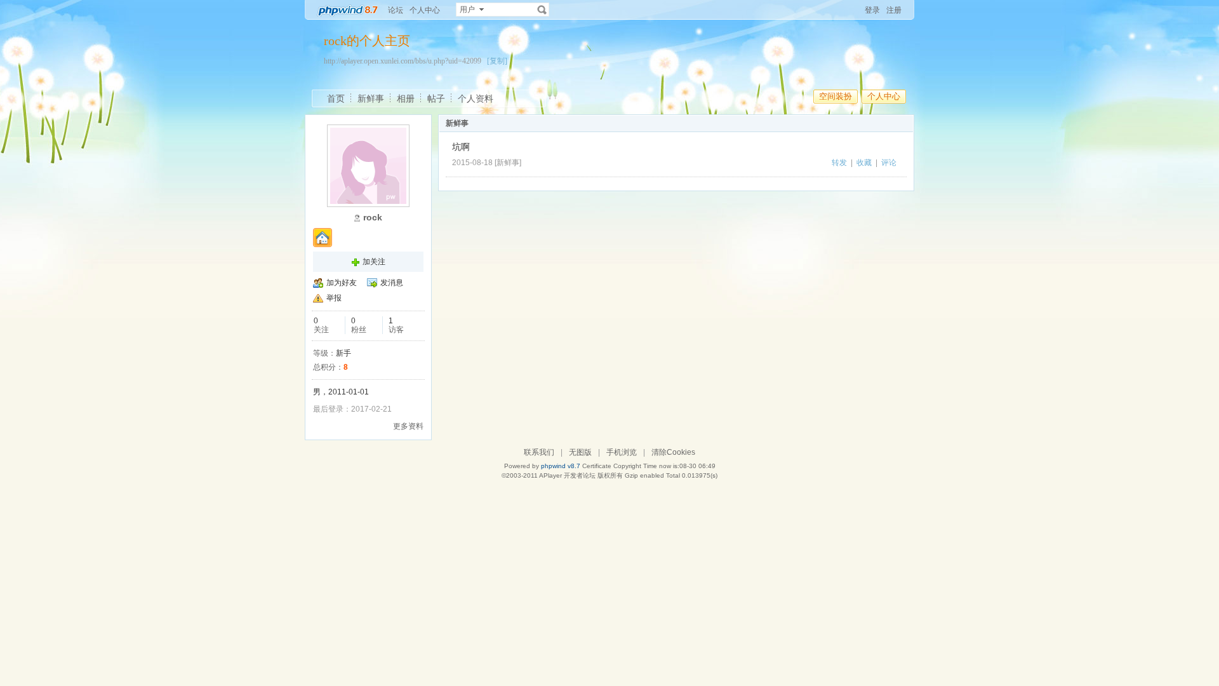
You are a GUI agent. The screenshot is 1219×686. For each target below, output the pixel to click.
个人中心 (425, 10)
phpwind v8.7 (560, 465)
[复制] (497, 61)
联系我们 (539, 452)
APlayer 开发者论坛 (567, 475)
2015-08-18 (472, 162)
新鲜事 (370, 98)
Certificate (596, 465)
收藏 (864, 162)
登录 (872, 10)
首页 (336, 98)
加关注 (374, 261)
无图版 (580, 452)
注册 (894, 10)
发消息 (391, 282)
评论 (888, 162)
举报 (334, 297)
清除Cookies (673, 452)
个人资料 (475, 98)
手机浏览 (621, 452)
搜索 (542, 9)
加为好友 (341, 282)
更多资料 (408, 426)
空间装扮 (835, 96)
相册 (406, 98)
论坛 (395, 10)
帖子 (436, 98)
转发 (839, 162)
